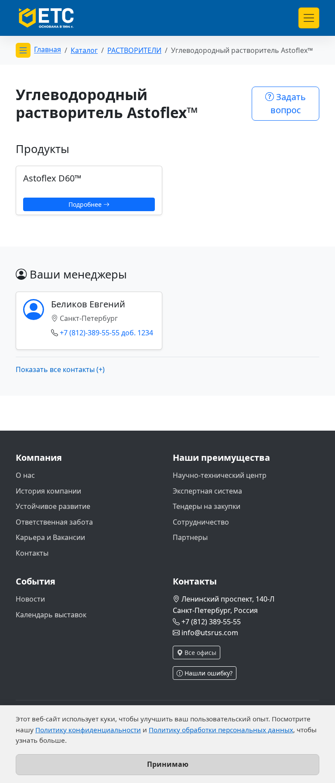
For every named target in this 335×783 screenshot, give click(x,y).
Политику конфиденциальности (88, 729)
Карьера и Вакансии (50, 537)
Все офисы (199, 652)
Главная (47, 50)
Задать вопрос (288, 103)
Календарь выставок (51, 614)
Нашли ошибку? (207, 673)
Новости (30, 599)
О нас (25, 475)
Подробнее (85, 204)
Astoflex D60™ (52, 178)
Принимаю (167, 764)
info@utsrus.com (209, 632)
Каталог (84, 50)
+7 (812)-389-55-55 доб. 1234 (106, 333)
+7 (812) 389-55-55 (211, 621)
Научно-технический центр (220, 475)
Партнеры (190, 537)
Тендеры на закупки (206, 506)
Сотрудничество (201, 522)
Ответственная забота (54, 522)
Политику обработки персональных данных (221, 729)
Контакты (32, 553)
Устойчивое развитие (53, 506)
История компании (48, 491)
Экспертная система (207, 491)
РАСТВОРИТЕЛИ (134, 50)
